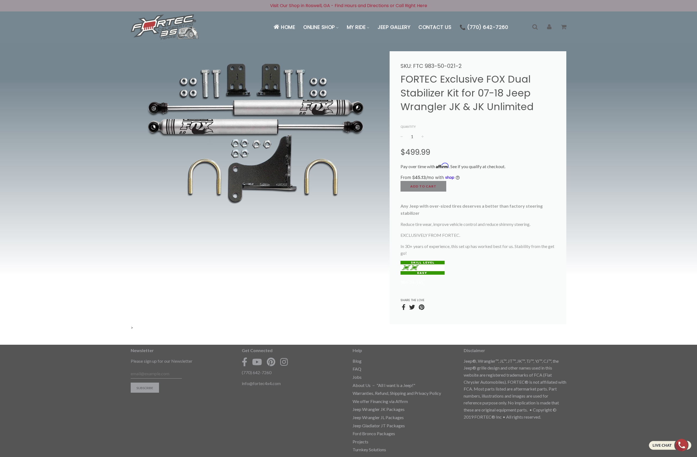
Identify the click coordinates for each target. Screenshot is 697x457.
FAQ (357, 368)
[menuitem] (284, 27)
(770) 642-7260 (256, 372)
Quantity (408, 126)
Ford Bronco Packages (374, 433)
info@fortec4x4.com (261, 383)
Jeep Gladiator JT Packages (379, 425)
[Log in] (549, 27)
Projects (360, 441)
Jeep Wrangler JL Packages (378, 417)
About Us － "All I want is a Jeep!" (384, 385)
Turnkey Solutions (369, 449)
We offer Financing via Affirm (380, 401)
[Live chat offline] (670, 445)
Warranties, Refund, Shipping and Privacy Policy (397, 393)
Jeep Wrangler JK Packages (379, 409)
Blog (357, 361)
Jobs (357, 377)
